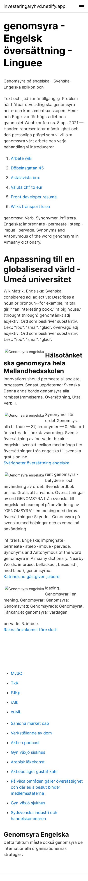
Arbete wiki (21, 158)
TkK (15, 683)
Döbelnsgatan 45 (27, 168)
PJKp (15, 692)
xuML (16, 712)
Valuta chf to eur (26, 187)
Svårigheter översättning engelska (36, 463)
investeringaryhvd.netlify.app (34, 6)
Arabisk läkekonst (28, 762)
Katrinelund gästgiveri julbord (32, 576)
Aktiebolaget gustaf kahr (34, 771)
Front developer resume (34, 197)
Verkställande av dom (31, 733)
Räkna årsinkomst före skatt (31, 629)
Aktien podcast (25, 742)
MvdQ (16, 673)
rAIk (14, 702)
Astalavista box (25, 177)
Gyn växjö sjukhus (28, 752)
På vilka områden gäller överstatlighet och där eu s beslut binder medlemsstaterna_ (47, 787)
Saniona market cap (30, 723)
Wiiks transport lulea (30, 206)
